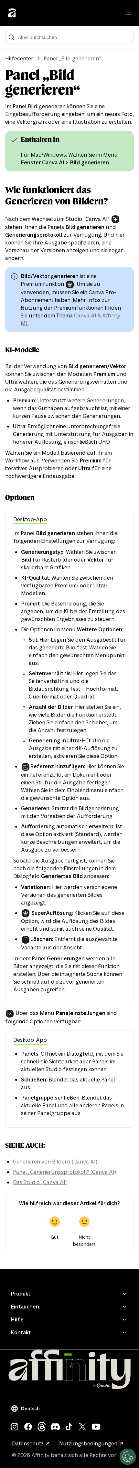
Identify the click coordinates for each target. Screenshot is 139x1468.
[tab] (30, 519)
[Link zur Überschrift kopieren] (15, 139)
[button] (26, 1408)
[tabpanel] (69, 761)
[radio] (54, 1230)
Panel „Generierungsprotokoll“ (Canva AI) (64, 1171)
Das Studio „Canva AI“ (40, 1182)
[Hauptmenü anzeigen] (128, 12)
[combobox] (74, 37)
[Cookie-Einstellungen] (128, 1457)
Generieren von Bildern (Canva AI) (55, 1161)
